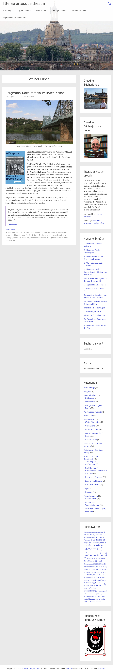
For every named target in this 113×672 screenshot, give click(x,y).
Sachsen (101, 585)
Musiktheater (90, 577)
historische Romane (26, 232)
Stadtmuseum (91, 596)
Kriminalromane (92, 485)
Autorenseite (100, 532)
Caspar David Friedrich (92, 543)
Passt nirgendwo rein (93, 412)
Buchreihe (99, 540)
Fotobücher (90, 402)
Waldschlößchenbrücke (92, 599)
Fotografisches (60, 10)
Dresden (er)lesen (101, 553)
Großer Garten (102, 567)
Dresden (56, 235)
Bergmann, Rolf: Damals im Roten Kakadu (36, 93)
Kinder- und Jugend (93, 481)
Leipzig (89, 572)
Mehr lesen (12, 230)
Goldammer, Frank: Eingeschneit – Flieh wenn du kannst (95, 272)
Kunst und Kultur (92, 429)
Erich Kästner (90, 561)
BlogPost (87, 391)
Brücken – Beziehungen (94, 308)
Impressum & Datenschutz (14, 17)
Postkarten (90, 583)
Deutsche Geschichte (93, 545)
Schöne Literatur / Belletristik (24, 235)
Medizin (97, 575)
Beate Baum (89, 535)
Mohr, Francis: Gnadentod (95, 285)
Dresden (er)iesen (89, 553)
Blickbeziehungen (90, 537)
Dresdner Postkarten (96, 558)
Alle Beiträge (13, 232)
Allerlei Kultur (42, 10)
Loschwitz (17, 238)
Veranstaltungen (91, 496)
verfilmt (33, 238)
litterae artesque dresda (24, 3)
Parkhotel (25, 238)
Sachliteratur (89, 419)
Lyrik (87, 488)
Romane (47, 232)
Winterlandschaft (95, 602)
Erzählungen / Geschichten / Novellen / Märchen (96, 470)
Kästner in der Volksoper (94, 315)
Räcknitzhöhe (90, 585)
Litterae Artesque (99, 572)
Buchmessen (90, 498)
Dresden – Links (79, 10)
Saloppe (87, 588)
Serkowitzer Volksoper (91, 594)
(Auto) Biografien (92, 422)
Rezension (39, 232)
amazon (13, 224)
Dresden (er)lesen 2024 (94, 311)
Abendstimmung (89, 532)
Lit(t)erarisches (24, 10)
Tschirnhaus (101, 596)
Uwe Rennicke (28, 97)
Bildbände (89, 398)
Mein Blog (7, 10)
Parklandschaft (96, 580)
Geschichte (90, 426)
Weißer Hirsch (42, 238)
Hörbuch (87, 569)
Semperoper (103, 591)
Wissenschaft (91, 440)
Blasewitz (99, 535)
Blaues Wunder (47, 235)
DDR (103, 543)
